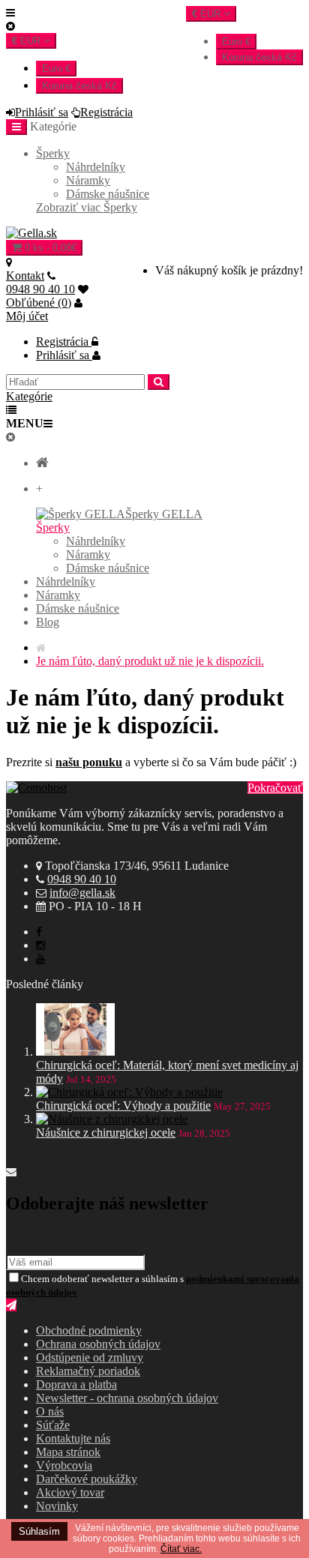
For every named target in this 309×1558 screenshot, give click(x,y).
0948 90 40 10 (81, 879)
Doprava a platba (76, 1384)
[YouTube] (40, 958)
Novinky (57, 1506)
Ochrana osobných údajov (98, 1344)
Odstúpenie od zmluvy (89, 1357)
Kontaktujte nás (73, 1438)
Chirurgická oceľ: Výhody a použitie (123, 1105)
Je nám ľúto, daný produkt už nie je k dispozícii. (150, 661)
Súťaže (53, 1425)
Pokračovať (275, 787)
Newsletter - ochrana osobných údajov (127, 1398)
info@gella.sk (83, 892)
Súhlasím (39, 1531)
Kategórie (29, 396)
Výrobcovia (64, 1465)
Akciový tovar (70, 1492)
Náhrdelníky (95, 166)
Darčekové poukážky (86, 1479)
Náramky (88, 180)
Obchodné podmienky (89, 1330)
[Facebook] (39, 931)
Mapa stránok (68, 1452)
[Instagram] (40, 945)
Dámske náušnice (107, 193)
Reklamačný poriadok (88, 1371)
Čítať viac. (181, 1549)
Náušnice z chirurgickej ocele (106, 1132)
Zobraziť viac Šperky (86, 207)
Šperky (53, 153)
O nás (50, 1411)
